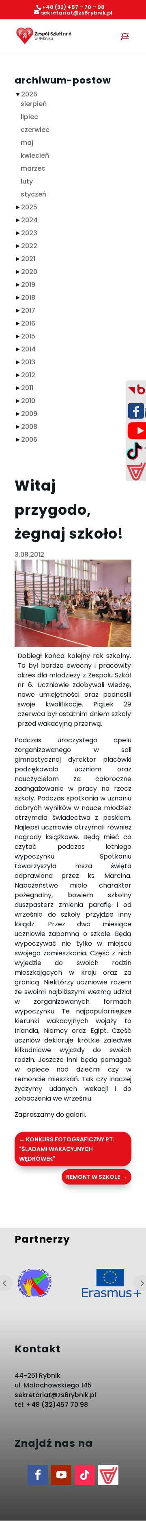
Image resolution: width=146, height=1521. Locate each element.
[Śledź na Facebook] (38, 1475)
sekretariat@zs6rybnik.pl (55, 1395)
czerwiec (35, 129)
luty (27, 181)
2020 (29, 271)
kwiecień (35, 155)
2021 (28, 258)
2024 (29, 220)
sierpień (34, 104)
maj (27, 142)
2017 (28, 310)
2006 (29, 439)
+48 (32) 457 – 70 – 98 (73, 7)
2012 (28, 375)
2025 (29, 207)
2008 (29, 426)
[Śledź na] (108, 1475)
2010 (28, 400)
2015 (28, 336)
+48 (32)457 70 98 (57, 1404)
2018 (28, 297)
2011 (27, 388)
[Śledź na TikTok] (85, 1475)
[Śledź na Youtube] (61, 1475)
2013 (28, 362)
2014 (28, 349)
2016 (28, 323)
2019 (28, 284)
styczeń (33, 194)
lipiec (29, 116)
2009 (29, 413)
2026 (29, 94)
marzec (33, 168)
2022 (29, 246)
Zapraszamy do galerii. (50, 1114)
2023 (29, 233)
